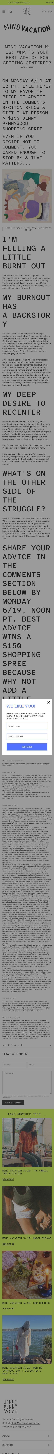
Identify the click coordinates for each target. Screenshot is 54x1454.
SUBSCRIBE (27, 747)
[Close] (48, 702)
